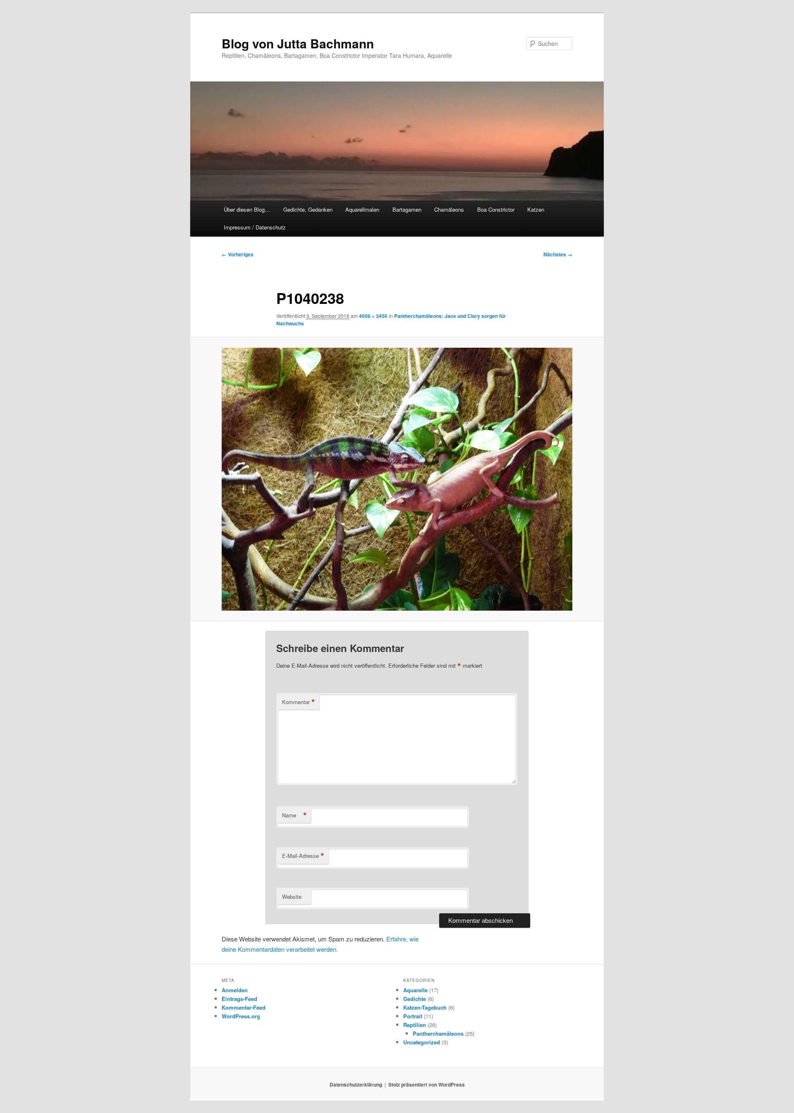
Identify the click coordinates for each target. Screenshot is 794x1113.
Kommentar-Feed (243, 1007)
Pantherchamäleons (438, 1033)
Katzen (535, 209)
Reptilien (414, 1025)
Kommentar (298, 702)
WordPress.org (241, 1016)
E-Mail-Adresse (303, 855)
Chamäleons (449, 209)
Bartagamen (406, 209)
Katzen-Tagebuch (425, 1007)
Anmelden (235, 990)
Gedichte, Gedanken (307, 209)
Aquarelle (415, 990)
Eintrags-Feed (239, 999)
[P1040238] (397, 479)
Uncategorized (421, 1042)
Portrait (412, 1016)
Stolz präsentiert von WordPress (426, 1084)
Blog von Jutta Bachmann (298, 43)
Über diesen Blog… (247, 209)
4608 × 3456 (373, 316)
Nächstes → (557, 254)
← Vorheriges (238, 254)
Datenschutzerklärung (356, 1084)
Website (291, 896)
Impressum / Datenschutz (255, 227)
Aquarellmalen (362, 209)
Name (294, 815)
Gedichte (414, 999)
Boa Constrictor (495, 209)
